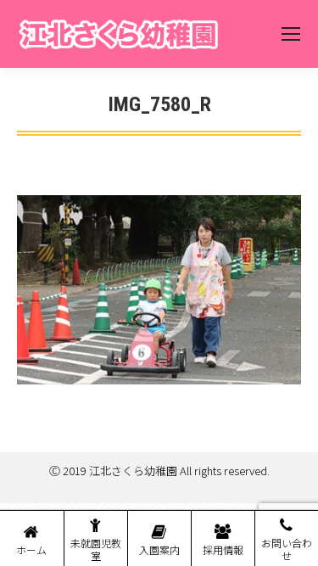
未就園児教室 (95, 549)
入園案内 (159, 549)
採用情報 (223, 549)
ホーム (31, 549)
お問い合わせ (286, 549)
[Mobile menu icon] (291, 34)
